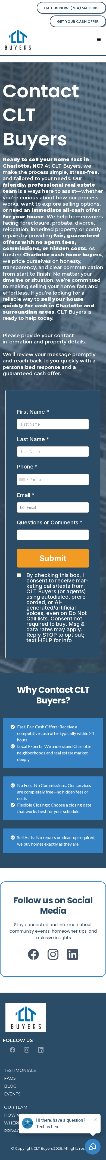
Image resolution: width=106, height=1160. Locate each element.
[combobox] (23, 479)
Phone (27, 466)
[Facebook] (33, 954)
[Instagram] (53, 954)
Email (26, 495)
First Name (33, 412)
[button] (99, 40)
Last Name (33, 439)
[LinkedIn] (72, 954)
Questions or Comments (49, 522)
